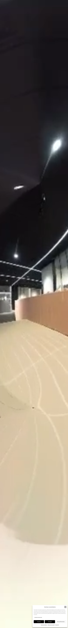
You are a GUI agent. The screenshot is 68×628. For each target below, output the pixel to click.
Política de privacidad (51, 624)
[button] (65, 607)
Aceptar (39, 621)
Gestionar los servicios (38, 617)
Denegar (50, 621)
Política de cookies (44, 624)
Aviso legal (57, 624)
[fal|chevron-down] (34, 564)
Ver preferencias (60, 621)
